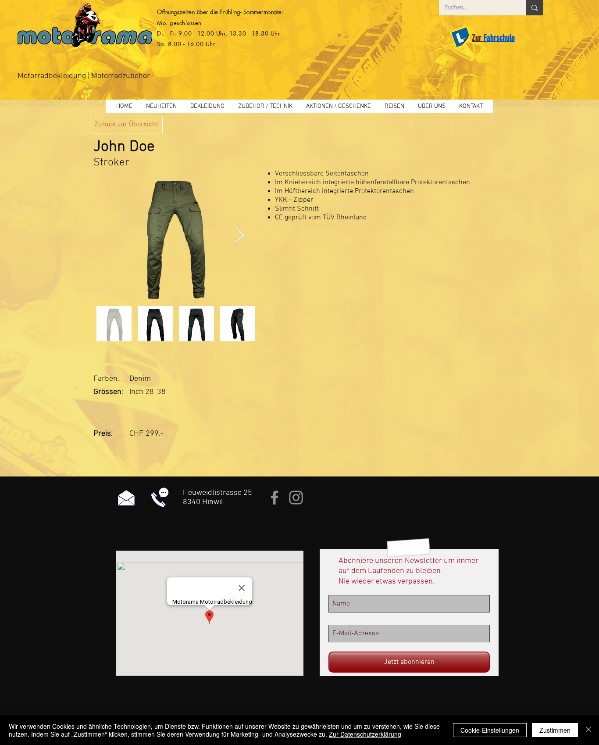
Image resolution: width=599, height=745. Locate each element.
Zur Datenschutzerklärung (365, 734)
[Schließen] (588, 730)
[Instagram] (296, 497)
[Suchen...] (534, 7)
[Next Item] (240, 236)
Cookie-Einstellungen (489, 730)
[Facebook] (274, 497)
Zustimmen (554, 730)
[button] (207, 106)
